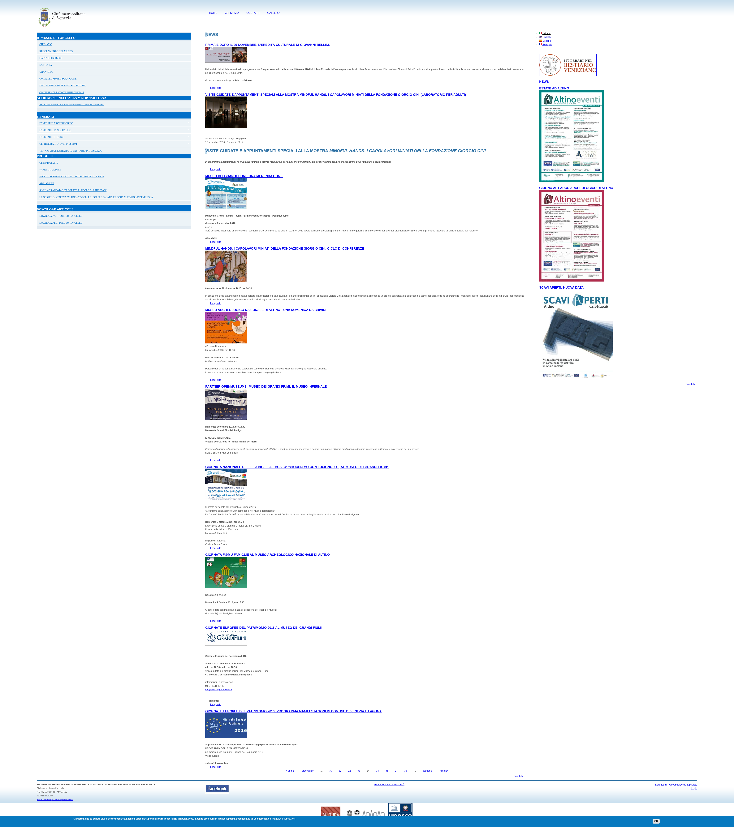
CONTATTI (253, 12)
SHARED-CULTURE (50, 169)
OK (656, 821)
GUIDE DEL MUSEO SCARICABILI (58, 78)
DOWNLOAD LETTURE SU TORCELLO (60, 222)
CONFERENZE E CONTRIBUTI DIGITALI (61, 92)
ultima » (444, 770)
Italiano (546, 33)
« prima (290, 770)
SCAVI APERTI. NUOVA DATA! (562, 287)
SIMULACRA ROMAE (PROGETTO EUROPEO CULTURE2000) (73, 190)
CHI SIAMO (232, 12)
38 (405, 770)
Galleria (273, 12)
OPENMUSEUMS (48, 162)
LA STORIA (45, 64)
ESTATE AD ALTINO (554, 88)
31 (340, 770)
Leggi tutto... (519, 776)
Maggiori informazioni (284, 818)
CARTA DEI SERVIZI (50, 58)
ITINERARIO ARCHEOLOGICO (55, 124)
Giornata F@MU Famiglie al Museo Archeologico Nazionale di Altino (267, 555)
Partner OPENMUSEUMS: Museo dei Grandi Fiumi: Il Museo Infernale (266, 386)
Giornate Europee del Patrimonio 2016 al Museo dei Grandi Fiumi (263, 628)
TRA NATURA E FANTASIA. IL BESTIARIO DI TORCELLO (70, 150)
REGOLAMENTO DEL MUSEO (56, 51)
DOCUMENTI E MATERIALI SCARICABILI (62, 85)
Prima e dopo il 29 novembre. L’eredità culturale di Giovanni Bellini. (267, 45)
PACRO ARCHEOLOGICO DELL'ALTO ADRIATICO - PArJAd (71, 176)
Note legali (661, 784)
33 (358, 770)
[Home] (62, 27)
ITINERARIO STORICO (50, 137)
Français (547, 44)
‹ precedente (307, 770)
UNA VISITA (46, 71)
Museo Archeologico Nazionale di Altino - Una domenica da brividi (265, 310)
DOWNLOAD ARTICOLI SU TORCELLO (60, 215)
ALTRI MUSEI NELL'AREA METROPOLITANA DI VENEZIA (71, 104)
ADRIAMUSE (46, 183)
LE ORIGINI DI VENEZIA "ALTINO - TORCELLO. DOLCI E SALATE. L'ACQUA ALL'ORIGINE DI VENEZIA (96, 197)
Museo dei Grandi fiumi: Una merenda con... (244, 176)
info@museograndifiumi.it (218, 689)
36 (387, 770)
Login (694, 788)
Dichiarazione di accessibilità (389, 784)
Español (546, 41)
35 (377, 770)
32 (349, 770)
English (546, 37)
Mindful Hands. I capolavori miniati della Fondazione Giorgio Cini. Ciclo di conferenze (284, 248)
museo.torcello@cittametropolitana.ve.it (55, 799)
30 (330, 770)
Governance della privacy (683, 784)
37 (396, 770)
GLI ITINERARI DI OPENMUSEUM (57, 144)
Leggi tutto (215, 88)
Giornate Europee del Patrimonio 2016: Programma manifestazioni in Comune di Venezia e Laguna (293, 711)
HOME (213, 12)
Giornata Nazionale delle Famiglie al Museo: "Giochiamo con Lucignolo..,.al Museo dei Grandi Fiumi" (297, 467)
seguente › (428, 770)
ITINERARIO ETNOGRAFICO (54, 130)
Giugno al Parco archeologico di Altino (576, 188)
